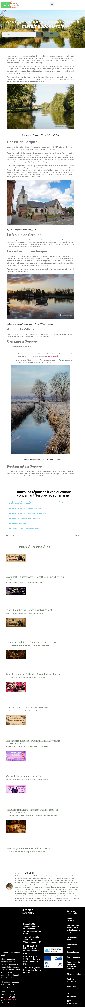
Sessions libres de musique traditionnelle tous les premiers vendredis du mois (33, 741)
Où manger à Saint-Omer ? (72, 938)
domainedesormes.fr (51, 356)
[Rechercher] (38, 34)
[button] (52, 4)
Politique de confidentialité (72, 987)
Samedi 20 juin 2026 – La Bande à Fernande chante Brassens (33, 674)
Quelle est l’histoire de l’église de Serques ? (27, 508)
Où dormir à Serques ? (19, 523)
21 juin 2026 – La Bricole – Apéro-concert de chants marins (33, 641)
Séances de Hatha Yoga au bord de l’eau (24, 776)
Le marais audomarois (72, 912)
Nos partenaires (73, 957)
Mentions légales (74, 974)
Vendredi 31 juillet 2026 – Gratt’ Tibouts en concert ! (29, 609)
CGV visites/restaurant (74, 1002)
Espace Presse (73, 952)
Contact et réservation (71, 919)
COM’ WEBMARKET (9, 1000)
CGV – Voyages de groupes (73, 995)
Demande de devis (72, 946)
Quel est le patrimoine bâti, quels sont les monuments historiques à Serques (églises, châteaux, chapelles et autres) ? (40, 502)
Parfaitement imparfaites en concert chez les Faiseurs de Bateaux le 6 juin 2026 (32, 810)
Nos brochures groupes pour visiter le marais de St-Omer (73, 929)
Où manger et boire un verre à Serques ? (26, 518)
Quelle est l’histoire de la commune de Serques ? (29, 513)
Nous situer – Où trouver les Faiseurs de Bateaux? (73, 965)
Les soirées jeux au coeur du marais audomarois (28, 848)
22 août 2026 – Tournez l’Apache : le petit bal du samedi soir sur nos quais (35, 578)
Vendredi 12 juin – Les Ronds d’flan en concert (27, 707)
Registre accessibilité (72, 980)
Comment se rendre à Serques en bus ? (25, 528)
